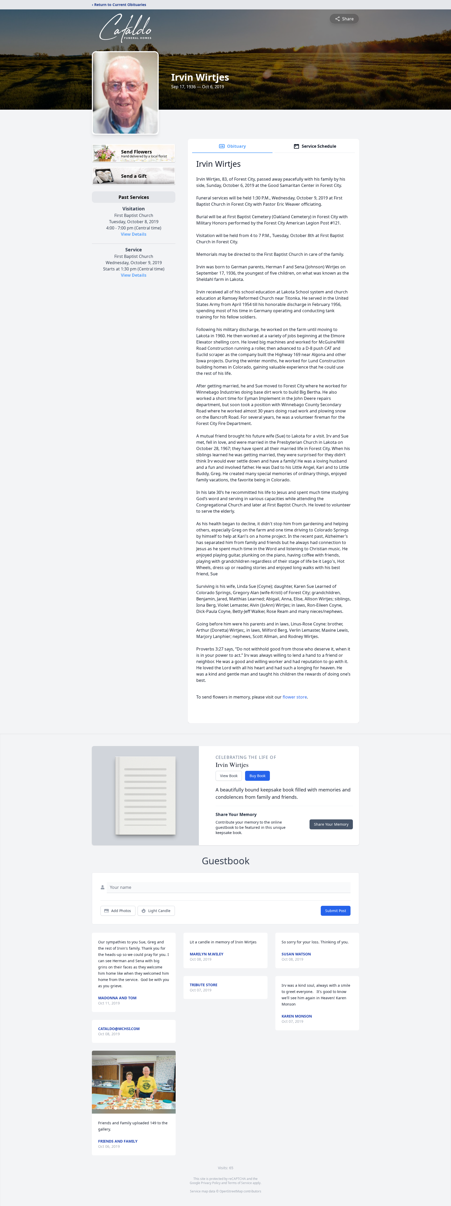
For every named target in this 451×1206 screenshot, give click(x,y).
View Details (133, 234)
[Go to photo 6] (131, 1108)
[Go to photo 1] (115, 1108)
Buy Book (257, 775)
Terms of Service (240, 1183)
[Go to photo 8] (138, 1108)
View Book (229, 775)
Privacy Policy (211, 1183)
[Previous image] (97, 1082)
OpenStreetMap (231, 1191)
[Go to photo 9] (141, 1108)
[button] (134, 1082)
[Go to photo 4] (125, 1108)
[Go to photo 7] (134, 1108)
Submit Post (335, 910)
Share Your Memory (331, 824)
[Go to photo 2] (119, 1108)
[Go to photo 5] (128, 1108)
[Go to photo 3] (122, 1108)
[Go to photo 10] (144, 1108)
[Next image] (170, 1082)
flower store (295, 697)
